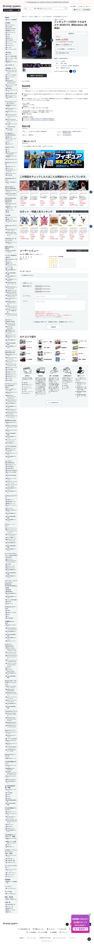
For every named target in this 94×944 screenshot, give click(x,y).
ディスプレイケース (11, 872)
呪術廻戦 (9, 52)
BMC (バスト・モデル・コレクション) (11, 540)
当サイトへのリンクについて (59, 937)
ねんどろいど (10, 559)
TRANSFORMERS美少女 (11, 476)
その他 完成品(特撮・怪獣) (11, 273)
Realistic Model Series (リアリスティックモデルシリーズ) (11, 649)
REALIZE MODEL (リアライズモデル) (12, 153)
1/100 (8, 151)
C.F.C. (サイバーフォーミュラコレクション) (12, 653)
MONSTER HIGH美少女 (12, 470)
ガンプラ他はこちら (11, 893)
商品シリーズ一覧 (11, 910)
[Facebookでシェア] (74, 71)
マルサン (9, 796)
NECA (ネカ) (9, 826)
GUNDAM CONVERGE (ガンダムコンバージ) (11, 292)
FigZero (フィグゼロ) (11, 612)
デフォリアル (10, 508)
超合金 (8, 257)
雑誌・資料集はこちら (12, 899)
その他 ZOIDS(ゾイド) (12, 159)
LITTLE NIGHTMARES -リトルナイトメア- (12, 747)
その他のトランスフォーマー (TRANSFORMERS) (12, 125)
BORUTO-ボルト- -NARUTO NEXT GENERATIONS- (71, 132)
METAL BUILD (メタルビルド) (12, 191)
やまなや (9, 798)
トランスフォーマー (11, 32)
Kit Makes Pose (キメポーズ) (12, 204)
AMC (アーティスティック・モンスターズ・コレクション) (12, 531)
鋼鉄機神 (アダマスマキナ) (11, 106)
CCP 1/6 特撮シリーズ (11, 537)
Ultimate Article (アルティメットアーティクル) (12, 657)
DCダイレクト (10, 824)
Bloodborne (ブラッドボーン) (12, 744)
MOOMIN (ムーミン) (11, 376)
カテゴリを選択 (8, 10)
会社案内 (21, 937)
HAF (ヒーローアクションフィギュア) (12, 697)
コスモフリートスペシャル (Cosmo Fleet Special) (12, 665)
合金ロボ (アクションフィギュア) (12, 243)
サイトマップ (72, 937)
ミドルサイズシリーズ (12, 528)
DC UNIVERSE (10, 40)
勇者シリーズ (10, 219)
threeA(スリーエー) (11, 811)
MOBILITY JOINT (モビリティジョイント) (12, 295)
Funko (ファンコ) (11, 828)
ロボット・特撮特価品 (12, 19)
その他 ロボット (10, 858)
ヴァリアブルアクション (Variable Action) (12, 660)
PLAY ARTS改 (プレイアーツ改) (11, 389)
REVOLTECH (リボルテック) (12, 430)
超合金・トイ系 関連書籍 (12, 882)
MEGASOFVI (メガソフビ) (12, 423)
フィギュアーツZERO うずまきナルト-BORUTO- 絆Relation (39, 118)
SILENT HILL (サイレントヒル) (12, 732)
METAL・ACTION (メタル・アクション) (11, 686)
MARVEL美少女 (10, 468)
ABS (65, 63)
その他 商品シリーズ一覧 (12, 97)
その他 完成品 (10, 369)
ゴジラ (8, 36)
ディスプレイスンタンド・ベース (12, 870)
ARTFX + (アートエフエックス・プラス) (12, 485)
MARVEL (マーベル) (11, 166)
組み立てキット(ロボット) (12, 839)
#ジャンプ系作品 (26, 81)
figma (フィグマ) (11, 566)
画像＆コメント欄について (36, 254)
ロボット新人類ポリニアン (12, 182)
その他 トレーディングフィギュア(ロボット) (12, 306)
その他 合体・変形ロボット (12, 221)
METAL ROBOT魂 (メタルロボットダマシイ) (12, 194)
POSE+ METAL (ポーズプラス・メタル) (12, 230)
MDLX (8, 614)
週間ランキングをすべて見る (63, 211)
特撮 (8, 212)
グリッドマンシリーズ (12, 217)
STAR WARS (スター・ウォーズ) (12, 170)
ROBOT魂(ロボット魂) (12, 93)
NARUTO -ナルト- (65, 68)
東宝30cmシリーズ (11, 503)
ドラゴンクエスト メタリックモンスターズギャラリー (12, 72)
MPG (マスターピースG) (11, 112)
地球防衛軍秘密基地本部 (12, 800)
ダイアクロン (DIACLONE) (10, 129)
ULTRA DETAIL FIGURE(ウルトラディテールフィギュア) (11, 82)
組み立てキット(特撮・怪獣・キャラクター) (12, 842)
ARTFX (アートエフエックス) (11, 479)
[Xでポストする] (70, 71)
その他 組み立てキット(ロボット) (12, 280)
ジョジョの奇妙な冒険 (12, 56)
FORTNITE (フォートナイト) (12, 453)
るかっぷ (9, 668)
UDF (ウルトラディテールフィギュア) (12, 358)
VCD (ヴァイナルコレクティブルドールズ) (11, 364)
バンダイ (63, 61)
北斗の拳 (9, 601)
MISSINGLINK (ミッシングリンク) (11, 109)
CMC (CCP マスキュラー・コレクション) (12, 535)
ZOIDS (8, 34)
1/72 (8, 149)
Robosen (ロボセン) (11, 779)
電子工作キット (10, 846)
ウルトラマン (10, 43)
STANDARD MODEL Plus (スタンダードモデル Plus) (11, 719)
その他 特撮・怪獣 (11, 860)
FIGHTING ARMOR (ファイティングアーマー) (12, 628)
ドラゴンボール (10, 45)
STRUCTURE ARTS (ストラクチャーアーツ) (12, 400)
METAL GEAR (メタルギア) (11, 741)
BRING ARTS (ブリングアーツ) (12, 393)
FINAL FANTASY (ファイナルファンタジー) (11, 410)
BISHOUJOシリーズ (11, 464)
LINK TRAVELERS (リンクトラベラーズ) (12, 287)
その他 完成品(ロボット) (11, 270)
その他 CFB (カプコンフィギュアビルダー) (11, 726)
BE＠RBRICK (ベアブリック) (12, 355)
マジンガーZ (9, 60)
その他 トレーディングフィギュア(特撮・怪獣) (12, 310)
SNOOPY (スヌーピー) (12, 375)
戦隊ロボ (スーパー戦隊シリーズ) (11, 207)
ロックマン (9, 47)
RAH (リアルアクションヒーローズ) (12, 361)
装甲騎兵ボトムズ (11, 330)
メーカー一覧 (10, 906)
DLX (8, 616)
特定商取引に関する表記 (45, 937)
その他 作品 (9, 175)
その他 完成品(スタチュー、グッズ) (11, 750)
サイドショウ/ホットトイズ (12, 814)
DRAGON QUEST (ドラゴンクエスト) (12, 413)
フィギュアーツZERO (66, 65)
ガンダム (9, 261)
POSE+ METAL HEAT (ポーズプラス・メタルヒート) (12, 234)
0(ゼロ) (8, 794)
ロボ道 (8, 610)
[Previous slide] (21, 40)
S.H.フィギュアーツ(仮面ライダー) (12, 85)
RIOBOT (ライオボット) (11, 625)
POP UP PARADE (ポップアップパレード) (12, 561)
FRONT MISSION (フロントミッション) (12, 416)
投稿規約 (37, 322)
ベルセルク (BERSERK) (12, 738)
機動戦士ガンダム (11, 30)
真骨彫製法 (9, 88)
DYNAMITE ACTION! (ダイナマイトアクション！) (12, 694)
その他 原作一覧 (10, 65)
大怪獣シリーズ (10, 499)
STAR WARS (9, 27)
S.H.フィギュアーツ (11, 77)
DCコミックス (10, 168)
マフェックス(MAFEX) (12, 75)
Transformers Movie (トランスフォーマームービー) (12, 116)
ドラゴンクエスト (11, 25)
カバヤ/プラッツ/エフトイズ (11, 856)
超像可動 (9, 589)
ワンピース (9, 54)
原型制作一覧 (10, 908)
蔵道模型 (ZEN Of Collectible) (11, 769)
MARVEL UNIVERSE (11, 28)
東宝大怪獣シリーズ (11, 501)
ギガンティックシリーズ (12, 505)
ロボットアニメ (10, 210)
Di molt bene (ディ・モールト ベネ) (11, 817)
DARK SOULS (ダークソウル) (11, 736)
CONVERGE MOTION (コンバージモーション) (11, 284)
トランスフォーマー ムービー (12, 90)
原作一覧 (9, 912)
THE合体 (9, 564)
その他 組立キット (11, 443)
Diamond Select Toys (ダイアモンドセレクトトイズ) (12, 821)
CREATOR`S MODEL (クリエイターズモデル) (11, 714)
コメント (25, 301)
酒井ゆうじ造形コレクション (12, 510)
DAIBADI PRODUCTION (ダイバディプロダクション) (12, 773)
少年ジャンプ (10, 144)
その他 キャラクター (11, 862)
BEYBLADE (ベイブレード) (11, 337)
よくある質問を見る (53, 402)
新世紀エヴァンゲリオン (12, 62)
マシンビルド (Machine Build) (10, 670)
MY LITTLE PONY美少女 (11, 472)
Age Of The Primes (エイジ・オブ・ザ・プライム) (12, 121)
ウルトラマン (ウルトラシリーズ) (11, 139)
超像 (8, 587)
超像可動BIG (9, 591)
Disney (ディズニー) (11, 173)
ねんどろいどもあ (11, 568)
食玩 (8, 78)
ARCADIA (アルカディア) (11, 776)
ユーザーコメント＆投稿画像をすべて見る (77, 250)
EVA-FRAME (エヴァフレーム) (12, 299)
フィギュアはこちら (11, 888)
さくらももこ (10, 378)
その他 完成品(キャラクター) (11, 276)
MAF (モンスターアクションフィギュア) (12, 700)
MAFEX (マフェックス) (12, 367)
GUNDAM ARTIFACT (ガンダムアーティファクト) (12, 303)
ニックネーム (26, 296)
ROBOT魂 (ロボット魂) (12, 259)
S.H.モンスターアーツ (11, 95)
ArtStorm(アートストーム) (11, 766)
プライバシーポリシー (32, 937)
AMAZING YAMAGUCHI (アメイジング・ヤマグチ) (12, 427)
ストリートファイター (12, 42)
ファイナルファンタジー (12, 49)
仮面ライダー (10, 38)
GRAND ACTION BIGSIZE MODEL (10, 690)
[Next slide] (51, 40)
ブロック (9, 844)
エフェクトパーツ (11, 874)
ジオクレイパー (10, 876)
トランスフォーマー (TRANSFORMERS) (11, 324)
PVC (62, 63)
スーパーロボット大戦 (12, 58)
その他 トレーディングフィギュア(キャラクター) (12, 315)
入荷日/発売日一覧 (11, 904)
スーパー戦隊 (10, 268)
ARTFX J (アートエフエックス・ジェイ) (12, 482)
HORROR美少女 (10, 466)
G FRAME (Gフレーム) (11, 290)
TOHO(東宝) (9, 792)
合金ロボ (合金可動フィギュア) (11, 251)
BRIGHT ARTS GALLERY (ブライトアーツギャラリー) (11, 397)
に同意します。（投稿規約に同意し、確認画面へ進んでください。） (55, 322)
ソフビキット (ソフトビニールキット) (11, 440)
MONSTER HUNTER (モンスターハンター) (11, 723)
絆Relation (76, 65)
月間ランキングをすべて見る (80, 211)
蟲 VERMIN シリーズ (11, 758)
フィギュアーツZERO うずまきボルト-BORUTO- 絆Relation (39, 120)
